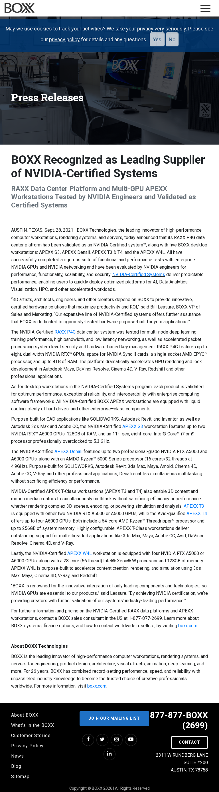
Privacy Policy (27, 745)
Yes (157, 39)
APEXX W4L (79, 553)
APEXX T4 (196, 513)
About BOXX (24, 715)
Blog (16, 766)
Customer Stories (31, 735)
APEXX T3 (194, 506)
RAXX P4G (65, 332)
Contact (189, 742)
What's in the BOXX (32, 725)
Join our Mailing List (114, 718)
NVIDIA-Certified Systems (138, 274)
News (17, 756)
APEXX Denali (68, 451)
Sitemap (20, 776)
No (172, 39)
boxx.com (187, 625)
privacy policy (64, 39)
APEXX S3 (132, 426)
